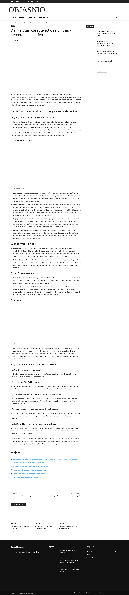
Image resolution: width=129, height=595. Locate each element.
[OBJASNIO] (12, 41)
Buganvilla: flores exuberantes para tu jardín (66, 496)
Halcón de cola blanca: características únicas (29, 470)
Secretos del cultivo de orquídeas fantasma (29, 463)
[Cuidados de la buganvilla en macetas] (53, 553)
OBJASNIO (16, 40)
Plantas (17, 23)
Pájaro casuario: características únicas (27, 477)
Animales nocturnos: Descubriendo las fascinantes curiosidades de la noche (106, 43)
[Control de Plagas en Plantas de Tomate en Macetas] (70, 516)
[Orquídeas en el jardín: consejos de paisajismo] (22, 516)
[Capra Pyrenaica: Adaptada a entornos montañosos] (53, 562)
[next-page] (15, 533)
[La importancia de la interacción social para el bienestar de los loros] (90, 34)
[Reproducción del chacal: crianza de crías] (53, 572)
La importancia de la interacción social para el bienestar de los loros (107, 33)
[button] (115, 17)
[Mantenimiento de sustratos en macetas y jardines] (46, 516)
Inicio (12, 23)
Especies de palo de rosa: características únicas (30, 466)
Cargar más (101, 71)
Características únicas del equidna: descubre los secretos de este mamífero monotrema (45, 459)
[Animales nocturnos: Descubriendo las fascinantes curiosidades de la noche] (90, 43)
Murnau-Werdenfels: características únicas (29, 474)
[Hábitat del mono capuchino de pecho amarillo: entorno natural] (90, 53)
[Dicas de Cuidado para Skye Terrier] (90, 63)
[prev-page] (12, 533)
